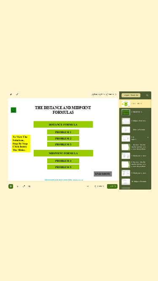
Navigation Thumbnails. (131, 95)
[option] (135, 103)
